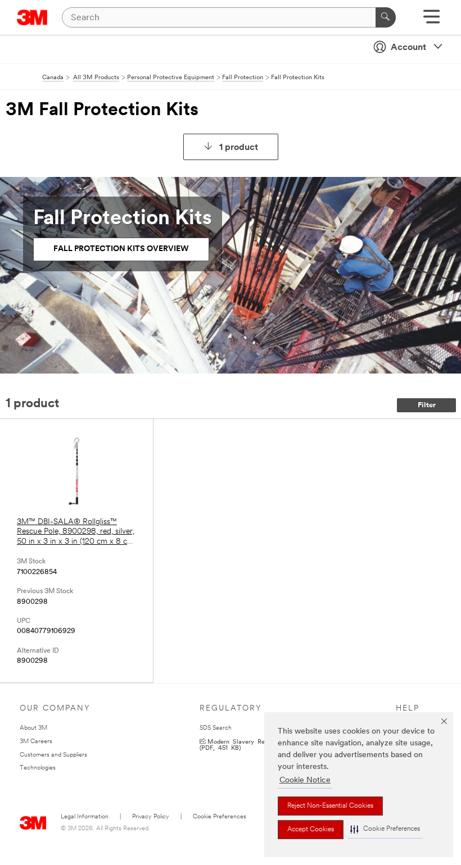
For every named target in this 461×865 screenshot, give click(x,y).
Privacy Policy (150, 817)
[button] (385, 829)
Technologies (38, 768)
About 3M (33, 728)
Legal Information (85, 817)
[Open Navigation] (431, 20)
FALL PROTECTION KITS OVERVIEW (121, 249)
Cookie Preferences (219, 817)
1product (238, 147)
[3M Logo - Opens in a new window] (32, 17)
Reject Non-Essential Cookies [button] (330, 806)
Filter (427, 405)
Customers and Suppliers (53, 755)
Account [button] (408, 47)
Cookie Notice (305, 780)
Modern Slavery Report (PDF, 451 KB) (238, 744)
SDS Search (216, 728)
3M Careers (36, 742)
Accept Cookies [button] (310, 829)
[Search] (386, 17)
